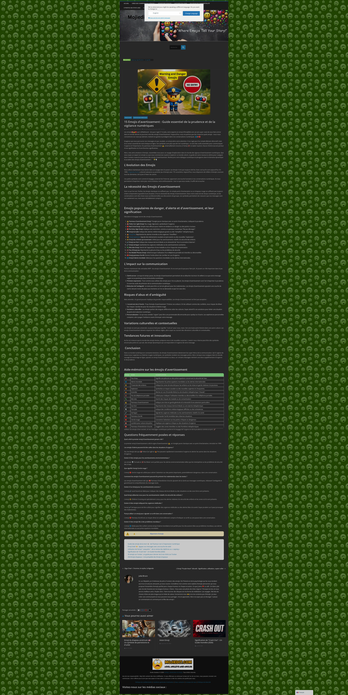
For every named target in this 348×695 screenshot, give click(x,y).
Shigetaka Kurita (133, 172)
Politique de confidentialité (200, 3)
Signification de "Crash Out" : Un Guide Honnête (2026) (146, 552)
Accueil (126, 3)
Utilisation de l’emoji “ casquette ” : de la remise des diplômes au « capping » (154, 549)
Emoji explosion (134, 237)
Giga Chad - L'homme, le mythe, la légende (139, 568)
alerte (144, 129)
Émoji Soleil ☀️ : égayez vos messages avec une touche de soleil (149, 547)
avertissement (154, 129)
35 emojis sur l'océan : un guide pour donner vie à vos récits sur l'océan (152, 554)
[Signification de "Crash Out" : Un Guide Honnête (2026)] (209, 621)
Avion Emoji (164, 640)
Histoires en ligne (180, 3)
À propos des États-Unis (132, 8)
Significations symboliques (140, 117)
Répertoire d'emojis (164, 3)
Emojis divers (128, 117)
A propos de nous (191, 682)
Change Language (191, 13)
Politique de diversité (204, 682)
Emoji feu (132, 234)
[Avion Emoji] (174, 621)
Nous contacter (179, 682)
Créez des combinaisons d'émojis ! (143, 3)
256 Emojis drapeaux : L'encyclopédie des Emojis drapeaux (148, 557)
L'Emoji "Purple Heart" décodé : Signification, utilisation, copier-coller (199, 569)
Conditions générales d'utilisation (163, 682)
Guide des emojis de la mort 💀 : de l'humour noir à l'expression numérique (154, 544)
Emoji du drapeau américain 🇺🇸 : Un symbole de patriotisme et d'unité (137, 642)
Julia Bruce (138, 129)
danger (148, 129)
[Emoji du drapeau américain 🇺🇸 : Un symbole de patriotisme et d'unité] (138, 621)
